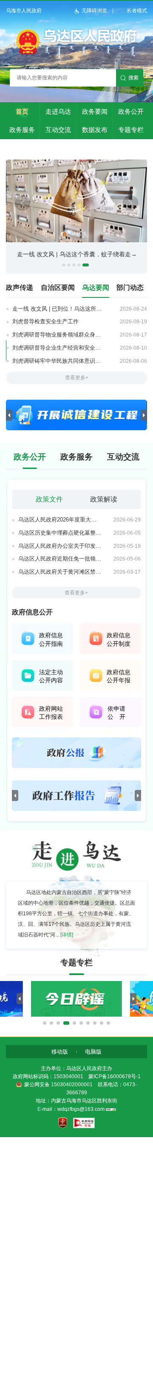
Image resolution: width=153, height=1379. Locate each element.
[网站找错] (84, 1123)
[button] (44, 1023)
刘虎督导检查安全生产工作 (45, 321)
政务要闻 (95, 111)
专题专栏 (131, 129)
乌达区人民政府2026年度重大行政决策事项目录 (60, 519)
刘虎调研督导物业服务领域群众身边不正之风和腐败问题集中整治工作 (58, 334)
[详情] (66, 935)
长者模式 (137, 11)
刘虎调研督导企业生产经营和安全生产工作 (58, 348)
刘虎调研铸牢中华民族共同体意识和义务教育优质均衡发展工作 (58, 361)
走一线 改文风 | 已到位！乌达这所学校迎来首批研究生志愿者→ (58, 309)
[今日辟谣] (76, 1015)
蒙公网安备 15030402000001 (58, 1084)
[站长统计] (111, 1109)
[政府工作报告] (76, 809)
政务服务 (22, 129)
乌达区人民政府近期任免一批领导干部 (60, 558)
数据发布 (95, 129)
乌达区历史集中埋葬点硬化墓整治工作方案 (60, 533)
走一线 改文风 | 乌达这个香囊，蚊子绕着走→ (77, 254)
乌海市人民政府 (24, 11)
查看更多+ (76, 377)
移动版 (59, 1051)
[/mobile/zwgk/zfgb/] (76, 766)
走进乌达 (58, 111)
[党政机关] (62, 1123)
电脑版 (93, 1051)
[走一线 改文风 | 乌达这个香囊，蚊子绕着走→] (76, 241)
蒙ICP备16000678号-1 (114, 1076)
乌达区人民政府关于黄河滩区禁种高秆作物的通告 (60, 572)
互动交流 (58, 129)
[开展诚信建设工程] (76, 429)
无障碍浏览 (94, 11)
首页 (22, 111)
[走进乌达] (76, 869)
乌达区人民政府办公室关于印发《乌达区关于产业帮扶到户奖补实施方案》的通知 (60, 546)
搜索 (133, 78)
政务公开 (131, 111)
